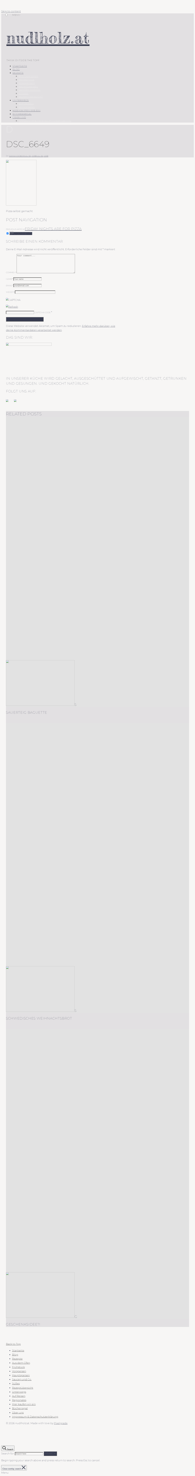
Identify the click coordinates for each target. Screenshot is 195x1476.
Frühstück (26, 79)
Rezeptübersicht (31, 96)
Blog (16, 69)
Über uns (19, 117)
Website (10, 292)
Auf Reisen (26, 103)
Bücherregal (22, 114)
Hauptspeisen (28, 86)
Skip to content (11, 11)
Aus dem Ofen (28, 76)
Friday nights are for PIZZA (53, 229)
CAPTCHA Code (43, 312)
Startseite (19, 66)
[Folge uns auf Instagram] (17, 403)
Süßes (23, 93)
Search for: (7, 1453)
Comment (11, 272)
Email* (9, 285)
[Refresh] (12, 306)
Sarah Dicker (16, 156)
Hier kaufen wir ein (26, 110)
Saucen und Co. (30, 90)
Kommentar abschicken (24, 319)
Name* (9, 279)
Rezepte (17, 72)
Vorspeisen (27, 83)
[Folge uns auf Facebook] (9, 403)
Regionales (27, 107)
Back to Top (13, 1344)
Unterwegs (20, 100)
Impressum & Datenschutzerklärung (45, 120)
